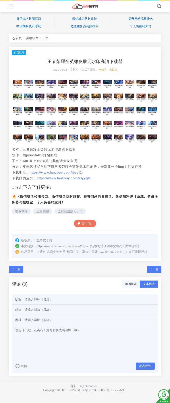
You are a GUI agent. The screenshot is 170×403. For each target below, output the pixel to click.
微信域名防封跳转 (84, 18)
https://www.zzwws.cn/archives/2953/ (62, 246)
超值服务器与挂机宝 (85, 26)
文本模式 (149, 284)
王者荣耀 (43, 211)
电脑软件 (21, 211)
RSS (114, 390)
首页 (19, 38)
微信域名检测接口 (28, 18)
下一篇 (154, 269)
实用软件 (32, 38)
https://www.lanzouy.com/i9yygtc (64, 178)
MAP (121, 390)
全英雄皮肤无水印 (70, 211)
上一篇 (16, 269)
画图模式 (131, 284)
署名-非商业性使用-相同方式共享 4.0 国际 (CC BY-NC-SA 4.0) (83, 252)
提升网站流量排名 (140, 18)
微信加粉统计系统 (28, 26)
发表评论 (145, 366)
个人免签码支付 (140, 26)
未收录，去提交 (108, 69)
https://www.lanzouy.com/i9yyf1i (56, 172)
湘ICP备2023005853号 (93, 390)
